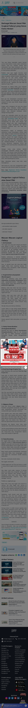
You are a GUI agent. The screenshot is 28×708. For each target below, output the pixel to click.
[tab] (1, 367)
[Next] (25, 367)
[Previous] (22, 367)
